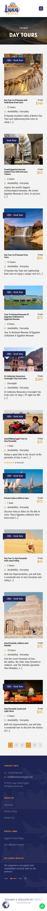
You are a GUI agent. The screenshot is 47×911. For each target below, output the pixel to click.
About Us (8, 805)
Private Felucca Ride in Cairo (16, 498)
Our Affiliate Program (14, 844)
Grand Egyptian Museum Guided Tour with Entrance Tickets (16, 171)
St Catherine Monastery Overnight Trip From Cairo (15, 377)
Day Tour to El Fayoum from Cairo (16, 256)
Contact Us (9, 817)
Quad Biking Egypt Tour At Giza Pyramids (15, 439)
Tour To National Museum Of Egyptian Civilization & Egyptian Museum (16, 316)
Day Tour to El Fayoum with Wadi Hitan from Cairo (15, 101)
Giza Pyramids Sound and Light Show (15, 710)
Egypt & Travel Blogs (14, 838)
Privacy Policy (10, 811)
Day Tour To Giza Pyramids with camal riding (15, 559)
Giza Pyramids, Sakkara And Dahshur (16, 644)
